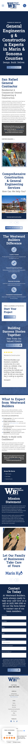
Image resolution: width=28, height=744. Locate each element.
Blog (14, 713)
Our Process (14, 711)
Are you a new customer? (7, 645)
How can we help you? (6, 651)
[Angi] (17, 721)
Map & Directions (14, 696)
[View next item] (17, 222)
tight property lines (14, 423)
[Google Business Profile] (11, 721)
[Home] (13, 5)
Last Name (4, 621)
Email (3, 633)
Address (3, 639)
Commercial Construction (14, 709)
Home (14, 703)
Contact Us (13, 715)
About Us (14, 705)
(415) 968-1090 (19, 127)
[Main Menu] (3, 5)
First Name (4, 615)
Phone (3, 627)
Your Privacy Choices (19, 730)
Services (14, 707)
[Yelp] (14, 721)
